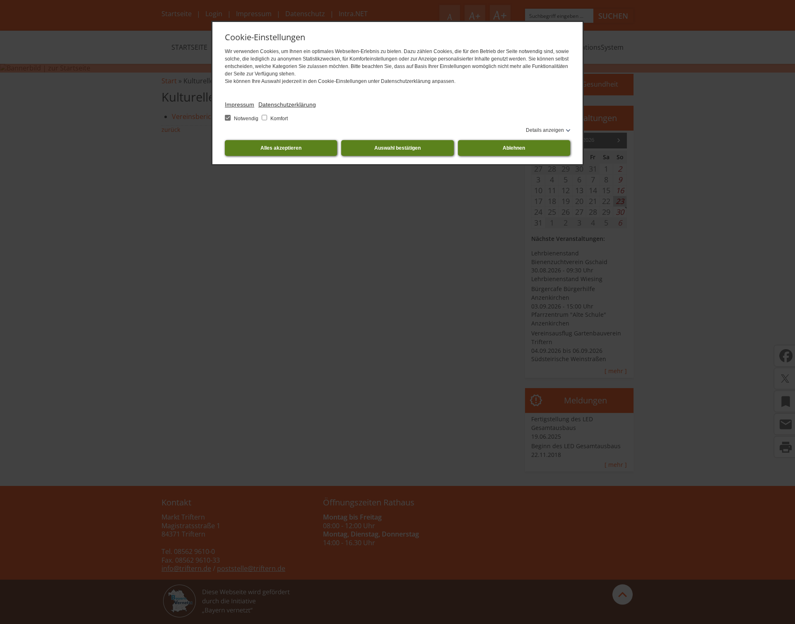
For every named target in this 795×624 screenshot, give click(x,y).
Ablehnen (514, 148)
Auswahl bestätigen (397, 148)
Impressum (239, 104)
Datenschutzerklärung (287, 104)
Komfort (278, 118)
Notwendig (246, 118)
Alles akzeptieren (280, 148)
